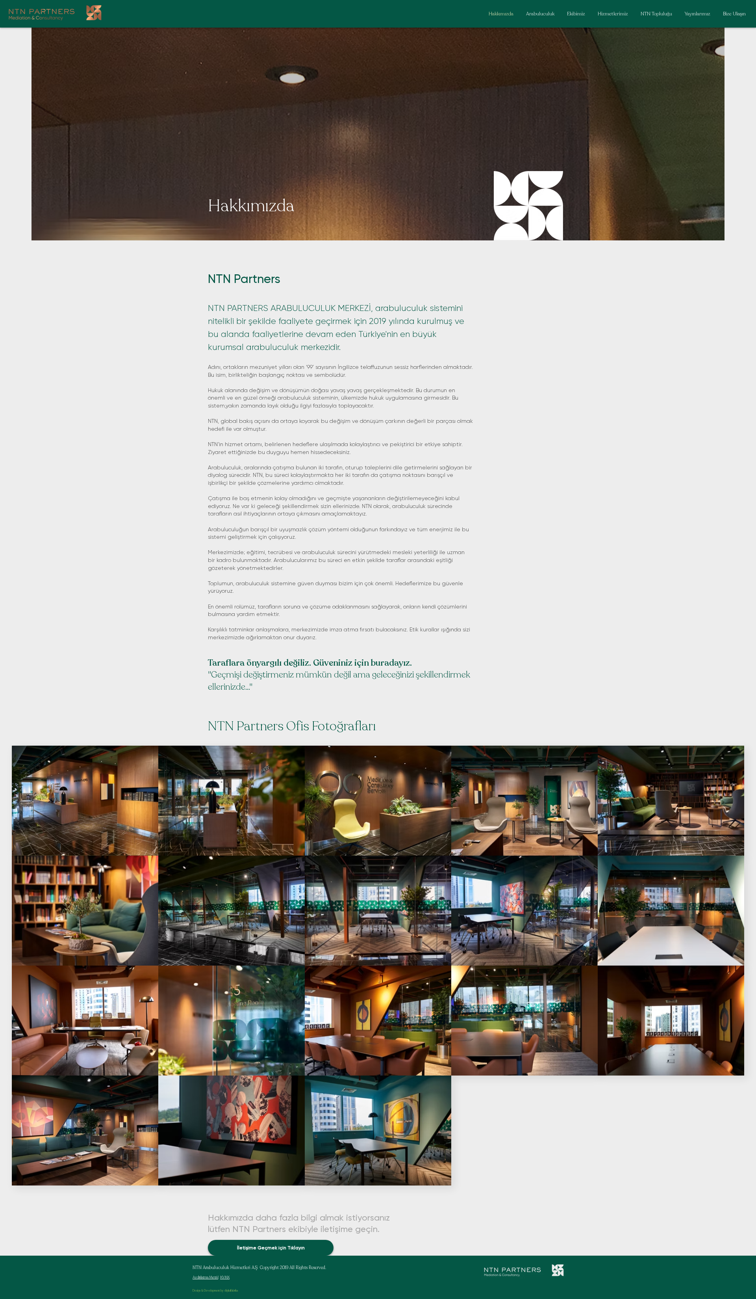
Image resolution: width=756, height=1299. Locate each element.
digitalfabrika (231, 1291)
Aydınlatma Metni (205, 1277)
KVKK (225, 1277)
